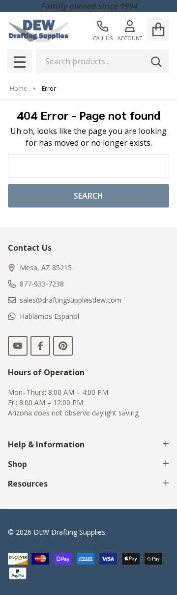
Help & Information (46, 444)
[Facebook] (40, 345)
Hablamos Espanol (49, 316)
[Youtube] (17, 345)
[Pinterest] (63, 345)
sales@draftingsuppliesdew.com (70, 300)
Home (18, 88)
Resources (28, 483)
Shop (17, 464)
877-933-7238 (42, 283)
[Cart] (158, 30)
